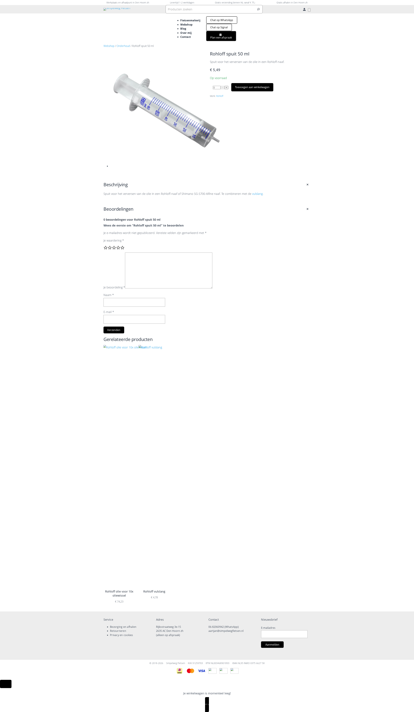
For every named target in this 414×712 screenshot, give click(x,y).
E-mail (109, 312)
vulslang (257, 194)
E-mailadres (268, 628)
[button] (221, 20)
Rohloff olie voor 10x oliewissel (119, 593)
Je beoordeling (114, 287)
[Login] (304, 9)
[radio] (106, 248)
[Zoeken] (258, 9)
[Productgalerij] (163, 111)
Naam (109, 295)
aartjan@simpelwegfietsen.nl (226, 631)
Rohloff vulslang (154, 591)
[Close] (5, 684)
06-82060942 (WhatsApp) (223, 627)
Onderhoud (123, 46)
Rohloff (219, 95)
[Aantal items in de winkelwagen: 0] (309, 10)
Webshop (109, 46)
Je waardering (114, 240)
